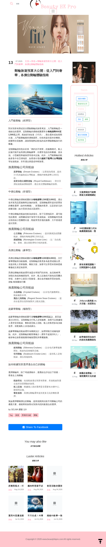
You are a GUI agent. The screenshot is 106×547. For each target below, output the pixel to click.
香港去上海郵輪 (15, 375)
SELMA (14, 409)
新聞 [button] (86, 119)
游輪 (10, 282)
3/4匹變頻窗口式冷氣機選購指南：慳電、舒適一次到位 (88, 229)
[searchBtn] (11, 3)
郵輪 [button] (35, 415)
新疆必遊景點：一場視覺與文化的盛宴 (87, 374)
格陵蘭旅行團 (19, 282)
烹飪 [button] (79, 119)
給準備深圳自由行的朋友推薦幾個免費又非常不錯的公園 (87, 338)
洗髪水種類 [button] (82, 99)
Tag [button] (11, 415)
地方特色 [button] (81, 140)
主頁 (27, 61)
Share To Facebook (37, 427)
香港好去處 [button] (26, 415)
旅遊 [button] (17, 415)
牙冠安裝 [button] (81, 109)
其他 (33, 61)
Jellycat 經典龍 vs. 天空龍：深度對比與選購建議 (88, 302)
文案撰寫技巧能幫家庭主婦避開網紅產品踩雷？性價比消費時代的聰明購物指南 (87, 193)
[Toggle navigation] (53, 11)
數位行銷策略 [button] (82, 135)
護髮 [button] (79, 124)
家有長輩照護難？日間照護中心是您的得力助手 (87, 266)
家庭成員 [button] (81, 130)
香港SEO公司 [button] (82, 104)
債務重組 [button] (81, 114)
